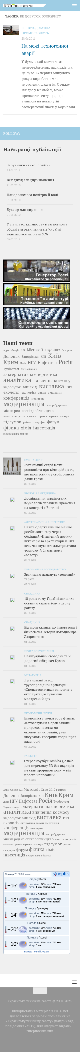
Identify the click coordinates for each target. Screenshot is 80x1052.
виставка (51, 386)
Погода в (36, 923)
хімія (26, 428)
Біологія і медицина (40, 493)
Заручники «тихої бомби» (28, 165)
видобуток (12, 387)
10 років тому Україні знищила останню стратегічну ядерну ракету (49, 603)
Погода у (37, 879)
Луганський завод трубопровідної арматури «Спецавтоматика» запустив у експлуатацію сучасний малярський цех (48, 689)
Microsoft (35, 349)
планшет (32, 416)
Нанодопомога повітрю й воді (32, 194)
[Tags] (64, 451)
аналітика (17, 380)
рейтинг (27, 422)
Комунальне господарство (45, 569)
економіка (29, 392)
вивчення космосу (51, 380)
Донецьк (11, 356)
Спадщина (32, 593)
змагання (55, 392)
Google (15, 350)
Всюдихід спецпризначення (30, 180)
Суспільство (33, 460)
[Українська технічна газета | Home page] (31, 5)
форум (53, 421)
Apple (6, 350)
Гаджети (30, 756)
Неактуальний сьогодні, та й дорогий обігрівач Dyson (47, 658)
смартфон (39, 422)
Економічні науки (38, 713)
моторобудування (57, 405)
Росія (66, 362)
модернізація (24, 403)
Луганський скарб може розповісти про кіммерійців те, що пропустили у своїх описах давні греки (49, 472)
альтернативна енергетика (30, 374)
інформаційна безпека (15, 433)
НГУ (32, 362)
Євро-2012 (52, 350)
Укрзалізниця (29, 369)
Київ (54, 355)
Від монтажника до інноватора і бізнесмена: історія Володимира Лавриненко (50, 632)
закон (42, 392)
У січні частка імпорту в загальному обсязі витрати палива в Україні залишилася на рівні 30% (37, 229)
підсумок (12, 421)
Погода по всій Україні (36, 951)
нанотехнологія (14, 416)
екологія (11, 392)
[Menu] (74, 5)
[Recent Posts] (15, 451)
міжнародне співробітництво (28, 410)
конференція (16, 398)
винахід (30, 386)
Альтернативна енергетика (45, 522)
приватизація (59, 416)
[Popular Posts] (40, 451)
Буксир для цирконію (25, 209)
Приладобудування (39, 651)
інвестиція (44, 428)
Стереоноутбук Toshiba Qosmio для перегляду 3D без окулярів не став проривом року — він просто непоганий (49, 768)
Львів (23, 363)
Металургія (32, 675)
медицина (38, 398)
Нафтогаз (47, 362)
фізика (11, 427)
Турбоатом (11, 369)
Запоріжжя (30, 356)
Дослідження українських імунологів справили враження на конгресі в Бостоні (49, 503)
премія (43, 416)
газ (69, 386)
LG (23, 350)
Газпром (67, 350)
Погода (9, 874)
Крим (10, 362)
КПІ (43, 357)
